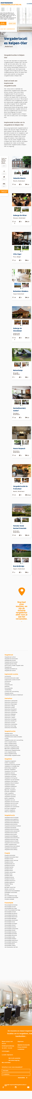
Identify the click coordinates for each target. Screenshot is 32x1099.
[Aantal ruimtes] (4, 177)
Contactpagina (5, 1051)
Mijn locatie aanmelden (14, 1058)
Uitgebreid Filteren (4, 191)
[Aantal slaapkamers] (4, 184)
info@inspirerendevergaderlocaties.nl (8, 1046)
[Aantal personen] (4, 171)
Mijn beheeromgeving (14, 1060)
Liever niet (12, 23)
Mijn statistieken (6, 1062)
